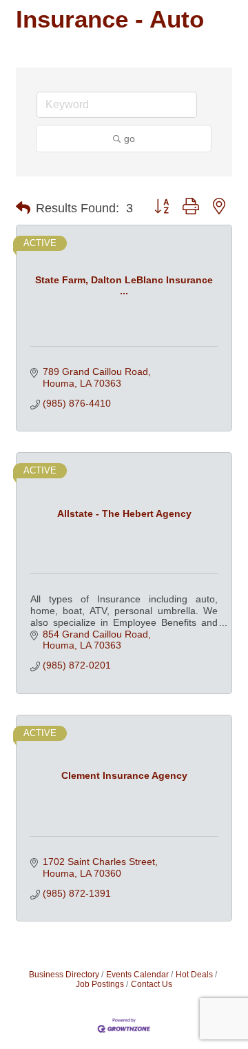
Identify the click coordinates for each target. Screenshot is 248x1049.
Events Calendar (137, 974)
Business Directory (64, 974)
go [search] (129, 138)
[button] (23, 208)
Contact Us (151, 984)
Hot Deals (194, 974)
